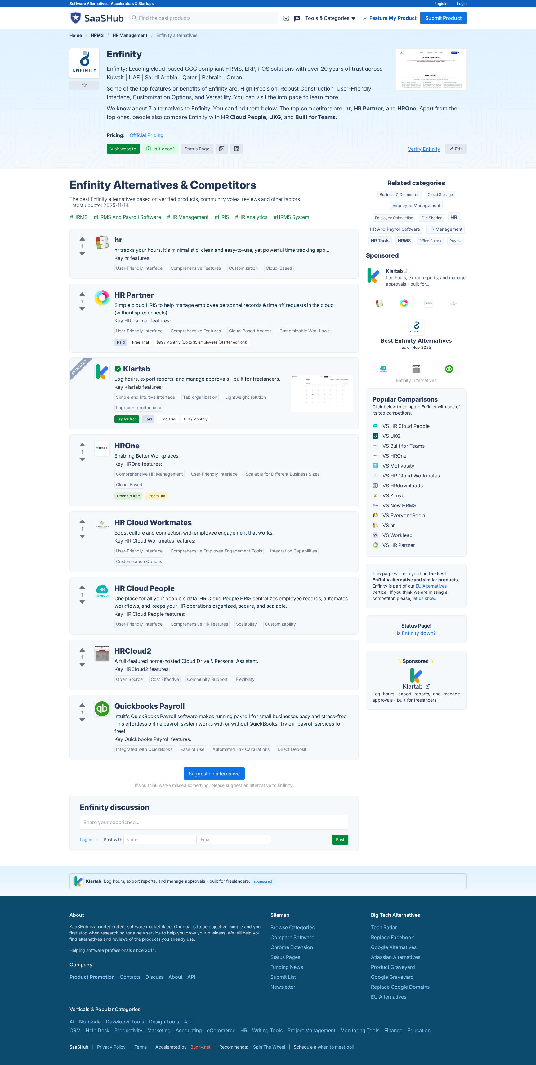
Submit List (283, 977)
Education (419, 1030)
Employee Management (416, 205)
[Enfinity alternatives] (84, 63)
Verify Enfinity (424, 149)
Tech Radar (384, 927)
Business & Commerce (399, 194)
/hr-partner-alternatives (101, 288)
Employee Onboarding (394, 217)
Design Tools (164, 1021)
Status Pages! (286, 957)
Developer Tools (125, 1021)
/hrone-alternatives (97, 438)
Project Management (311, 1030)
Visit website (123, 148)
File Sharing (432, 217)
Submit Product (443, 18)
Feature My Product (392, 18)
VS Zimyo (393, 495)
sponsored (263, 881)
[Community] (297, 17)
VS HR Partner (398, 545)
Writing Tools (267, 1030)
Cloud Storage (440, 194)
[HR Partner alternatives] (102, 297)
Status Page (197, 148)
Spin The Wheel (269, 1046)
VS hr (388, 525)
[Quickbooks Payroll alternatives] (102, 708)
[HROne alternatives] (102, 448)
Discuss (154, 977)
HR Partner (368, 108)
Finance (393, 1030)
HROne (406, 108)
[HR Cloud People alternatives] (102, 591)
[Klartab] (102, 371)
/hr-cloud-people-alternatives (109, 581)
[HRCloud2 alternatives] (102, 653)
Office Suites (430, 240)
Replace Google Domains (400, 987)
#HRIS (222, 217)
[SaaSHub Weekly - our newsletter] (286, 17)
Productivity (128, 1030)
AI (71, 1021)
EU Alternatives (431, 585)
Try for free (127, 419)
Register (441, 3)
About (175, 977)
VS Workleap (397, 535)
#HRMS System (291, 217)
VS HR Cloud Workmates (410, 476)
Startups (146, 3)
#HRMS (78, 217)
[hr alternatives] (102, 242)
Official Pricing (146, 135)
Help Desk (97, 1030)
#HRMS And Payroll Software (127, 217)
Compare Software (292, 937)
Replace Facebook (392, 937)
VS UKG (391, 436)
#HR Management (187, 217)
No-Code (90, 1021)
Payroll (455, 240)
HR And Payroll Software (395, 229)
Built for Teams (315, 117)
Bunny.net (200, 1046)
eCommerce (221, 1030)
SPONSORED (79, 367)
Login (462, 3)
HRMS (404, 240)
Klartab (413, 686)
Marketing (159, 1030)
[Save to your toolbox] (84, 85)
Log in (86, 839)
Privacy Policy (111, 1046)
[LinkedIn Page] (236, 149)
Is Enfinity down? (416, 633)
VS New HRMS (398, 505)
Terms (140, 1046)
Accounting (189, 1030)
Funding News (286, 967)
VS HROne (393, 456)
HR (454, 217)
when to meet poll (336, 1046)
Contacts (130, 977)
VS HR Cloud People (405, 426)
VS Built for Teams (403, 446)
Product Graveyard (393, 967)
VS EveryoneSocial (404, 515)
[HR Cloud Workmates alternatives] (102, 525)
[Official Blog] (222, 149)
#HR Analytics (251, 217)
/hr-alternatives (92, 232)
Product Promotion (92, 977)
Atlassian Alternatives (395, 957)
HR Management (445, 229)
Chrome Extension (291, 947)
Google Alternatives (394, 947)
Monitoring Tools (359, 1030)
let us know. (424, 598)
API (191, 977)
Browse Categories (292, 927)
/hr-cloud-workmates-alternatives (114, 515)
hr (348, 108)
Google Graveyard (392, 977)
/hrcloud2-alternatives (100, 644)
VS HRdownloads (402, 485)
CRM (75, 1030)
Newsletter (282, 987)
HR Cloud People (243, 117)
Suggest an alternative (214, 773)
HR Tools (380, 240)
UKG (275, 117)
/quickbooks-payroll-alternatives (113, 699)
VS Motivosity (397, 466)
